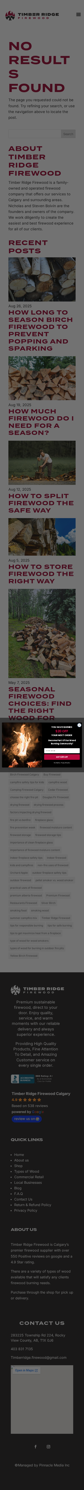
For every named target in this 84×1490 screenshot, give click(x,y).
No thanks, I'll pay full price (62, 762)
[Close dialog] (79, 725)
